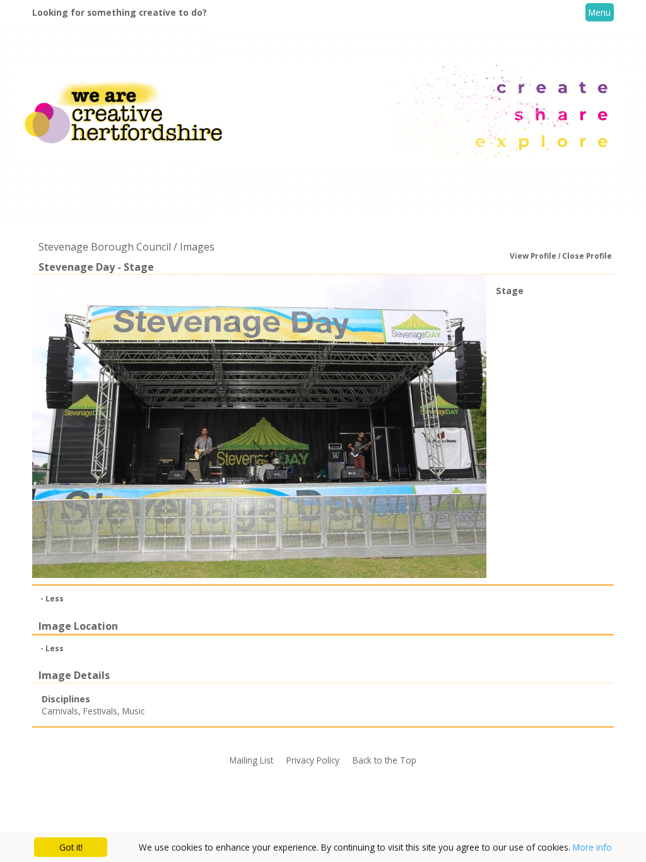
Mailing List (251, 760)
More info (592, 847)
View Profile (533, 256)
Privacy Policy (312, 760)
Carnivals (60, 711)
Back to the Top (384, 760)
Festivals (100, 711)
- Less (52, 598)
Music (133, 711)
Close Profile (587, 256)
